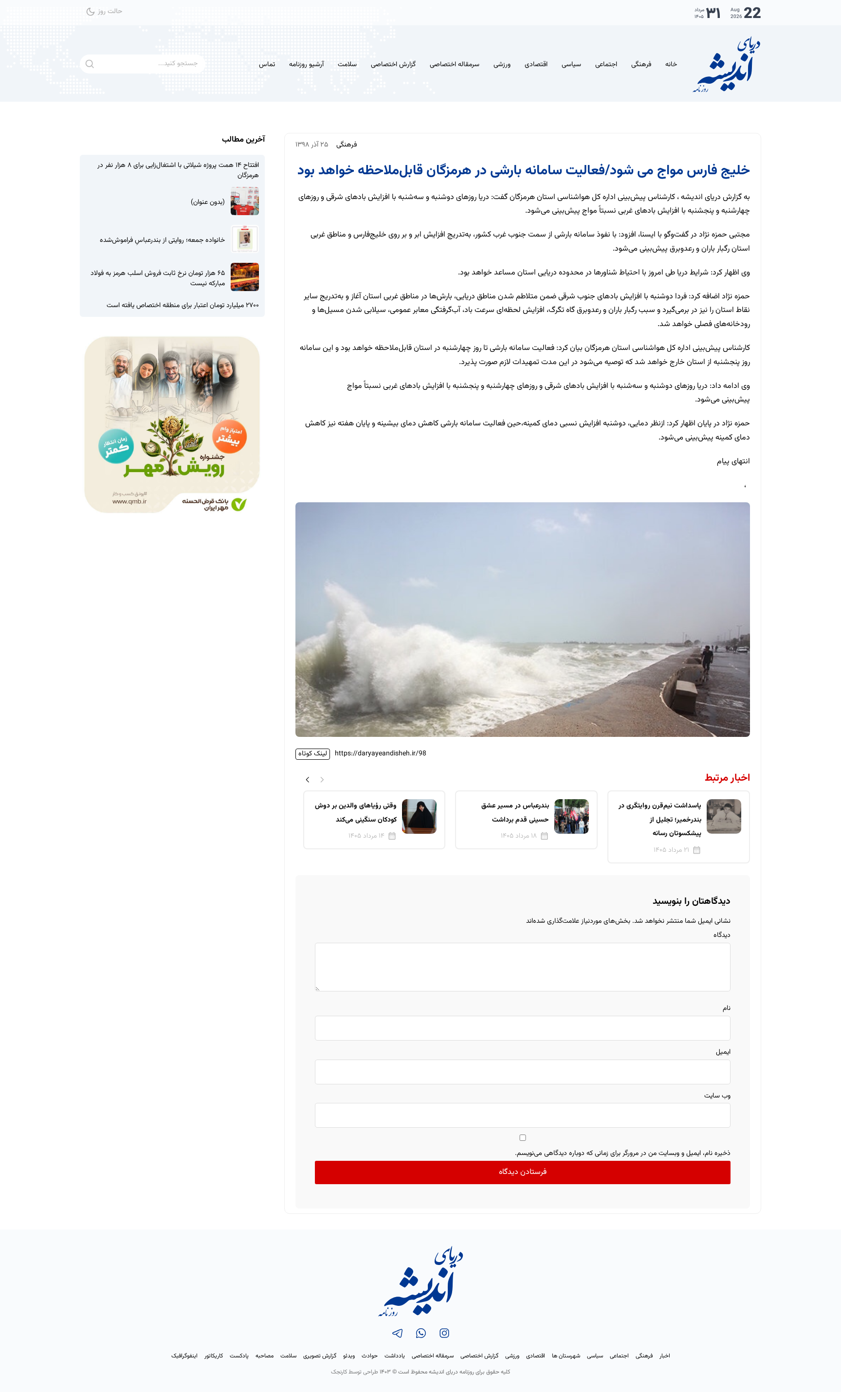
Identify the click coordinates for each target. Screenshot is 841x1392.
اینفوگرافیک (184, 1356)
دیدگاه (722, 935)
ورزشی (502, 64)
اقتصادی (536, 64)
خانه (671, 64)
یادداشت (394, 1356)
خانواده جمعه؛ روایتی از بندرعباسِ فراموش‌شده (162, 241)
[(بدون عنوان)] (245, 201)
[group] (678, 826)
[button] (307, 779)
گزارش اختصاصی (393, 64)
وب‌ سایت (717, 1096)
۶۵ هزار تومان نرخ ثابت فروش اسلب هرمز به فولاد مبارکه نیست (158, 279)
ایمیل (723, 1052)
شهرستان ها (566, 1356)
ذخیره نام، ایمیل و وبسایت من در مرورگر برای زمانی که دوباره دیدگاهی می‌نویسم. (623, 1153)
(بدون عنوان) (208, 203)
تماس (267, 64)
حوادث (370, 1356)
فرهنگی (641, 64)
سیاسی (571, 64)
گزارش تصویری (319, 1356)
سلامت (347, 64)
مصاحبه (265, 1356)
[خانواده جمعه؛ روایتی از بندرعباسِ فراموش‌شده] (245, 239)
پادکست (239, 1356)
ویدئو (349, 1356)
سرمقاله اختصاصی (454, 64)
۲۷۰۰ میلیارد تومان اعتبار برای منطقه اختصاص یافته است (183, 306)
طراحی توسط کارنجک (354, 1372)
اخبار (664, 1356)
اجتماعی (606, 64)
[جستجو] (89, 64)
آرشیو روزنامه (306, 64)
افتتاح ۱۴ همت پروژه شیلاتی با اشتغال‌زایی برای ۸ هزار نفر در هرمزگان (178, 171)
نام (727, 1008)
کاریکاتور (213, 1356)
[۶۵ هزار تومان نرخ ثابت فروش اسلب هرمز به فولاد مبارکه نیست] (245, 277)
